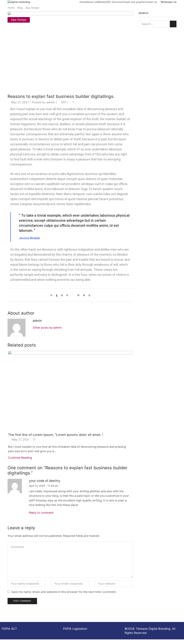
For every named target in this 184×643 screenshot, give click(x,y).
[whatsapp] (84, 295)
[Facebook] (56, 295)
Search (173, 24)
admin (51, 102)
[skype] (88, 295)
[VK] (62, 295)
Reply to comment (41, 512)
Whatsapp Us (168, 2)
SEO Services (114, 1)
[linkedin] (78, 295)
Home (83, 1)
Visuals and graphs (133, 1)
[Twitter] (52, 295)
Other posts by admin (47, 327)
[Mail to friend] (73, 295)
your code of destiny (44, 481)
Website (101, 1)
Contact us (150, 1)
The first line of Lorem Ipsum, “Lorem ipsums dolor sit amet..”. (56, 435)
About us (91, 1)
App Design (32, 7)
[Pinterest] (67, 295)
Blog (20, 7)
